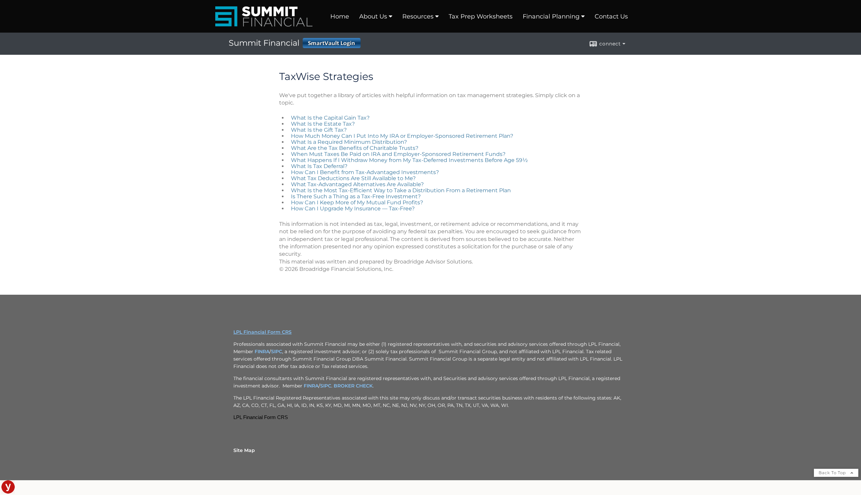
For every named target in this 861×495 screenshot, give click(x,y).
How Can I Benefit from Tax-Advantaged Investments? (365, 172)
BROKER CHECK (353, 386)
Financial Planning (551, 16)
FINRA (262, 351)
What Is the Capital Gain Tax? (330, 118)
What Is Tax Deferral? (319, 166)
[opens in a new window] (8, 492)
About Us (373, 16)
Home (339, 16)
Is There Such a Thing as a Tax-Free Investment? (356, 196)
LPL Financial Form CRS (262, 332)
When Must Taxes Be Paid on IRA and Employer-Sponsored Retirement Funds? (398, 154)
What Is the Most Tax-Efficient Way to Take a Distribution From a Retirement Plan (401, 190)
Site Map (244, 450)
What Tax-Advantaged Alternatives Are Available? (357, 184)
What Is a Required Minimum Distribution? (349, 142)
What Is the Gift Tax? (319, 130)
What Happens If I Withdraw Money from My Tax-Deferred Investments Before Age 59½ (409, 160)
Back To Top (833, 472)
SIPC (276, 351)
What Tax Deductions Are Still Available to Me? (353, 178)
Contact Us (611, 16)
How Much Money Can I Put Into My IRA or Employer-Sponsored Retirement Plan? (402, 136)
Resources (418, 16)
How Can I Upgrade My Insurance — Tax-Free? (353, 208)
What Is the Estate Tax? (323, 124)
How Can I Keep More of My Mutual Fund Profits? (357, 202)
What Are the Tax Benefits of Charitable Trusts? (354, 148)
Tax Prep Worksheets (481, 16)
